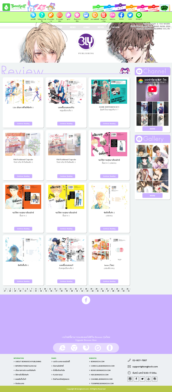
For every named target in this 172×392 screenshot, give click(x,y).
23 (112, 289)
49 (118, 291)
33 (36, 291)
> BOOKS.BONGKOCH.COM (100, 370)
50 (123, 291)
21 (101, 289)
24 (117, 289)
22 (107, 289)
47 (108, 291)
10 (45, 289)
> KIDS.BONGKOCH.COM (98, 374)
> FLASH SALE (57, 374)
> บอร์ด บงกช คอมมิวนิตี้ (60, 361)
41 (77, 291)
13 (60, 289)
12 (55, 289)
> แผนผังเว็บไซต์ (20, 379)
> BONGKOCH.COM (96, 361)
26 (127, 289)
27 (5, 291)
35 (46, 291)
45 (98, 291)
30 (20, 291)
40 (72, 291)
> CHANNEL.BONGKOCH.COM (100, 379)
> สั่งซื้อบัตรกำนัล (58, 370)
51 (129, 291)
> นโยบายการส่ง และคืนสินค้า (25, 370)
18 (86, 289)
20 (96, 289)
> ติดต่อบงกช (19, 383)
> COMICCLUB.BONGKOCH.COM (101, 366)
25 (122, 289)
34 (41, 291)
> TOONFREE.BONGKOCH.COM (101, 383)
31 (25, 291)
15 (71, 289)
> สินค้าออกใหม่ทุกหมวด (60, 379)
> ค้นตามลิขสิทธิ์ (57, 366)
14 (65, 289)
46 (103, 291)
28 (10, 291)
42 (82, 291)
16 (76, 289)
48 (113, 291)
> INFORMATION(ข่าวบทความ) (25, 366)
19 (91, 289)
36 (51, 291)
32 (30, 291)
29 (15, 291)
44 (92, 291)
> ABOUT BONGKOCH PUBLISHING (27, 361)
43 (87, 291)
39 (67, 291)
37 (56, 291)
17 (81, 289)
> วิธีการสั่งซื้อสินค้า (21, 374)
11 (50, 289)
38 (61, 291)
